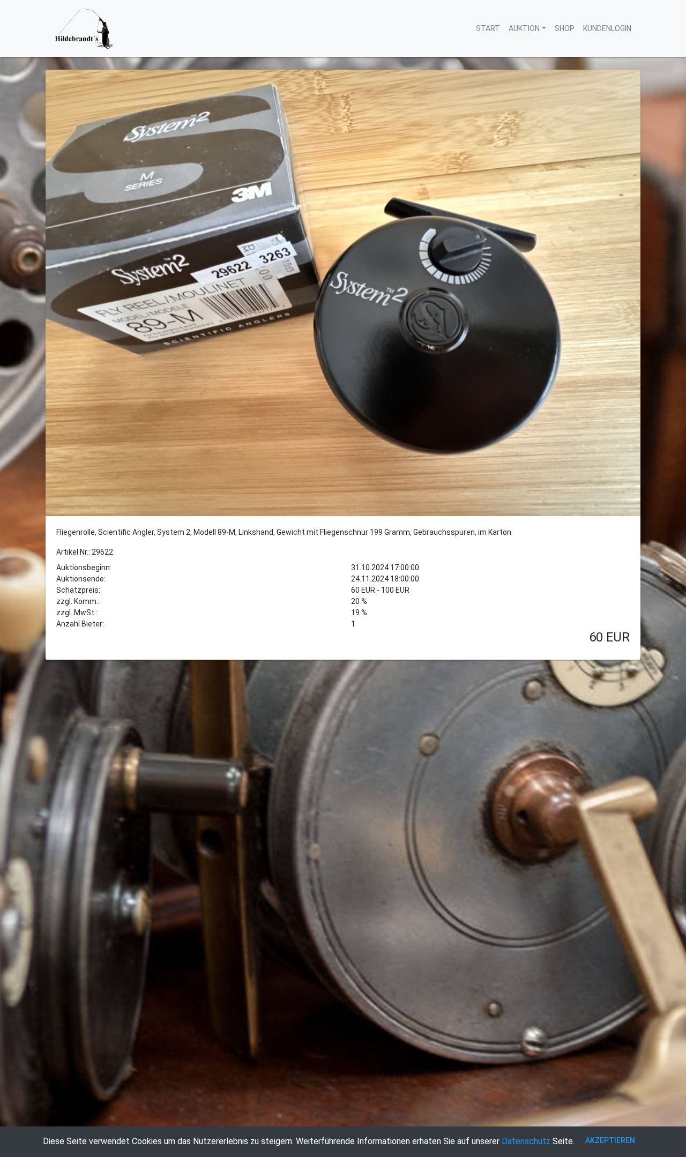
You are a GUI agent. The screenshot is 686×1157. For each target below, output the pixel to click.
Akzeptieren (610, 1140)
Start (488, 28)
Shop (565, 28)
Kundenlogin (607, 28)
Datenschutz (526, 1141)
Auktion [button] (524, 28)
